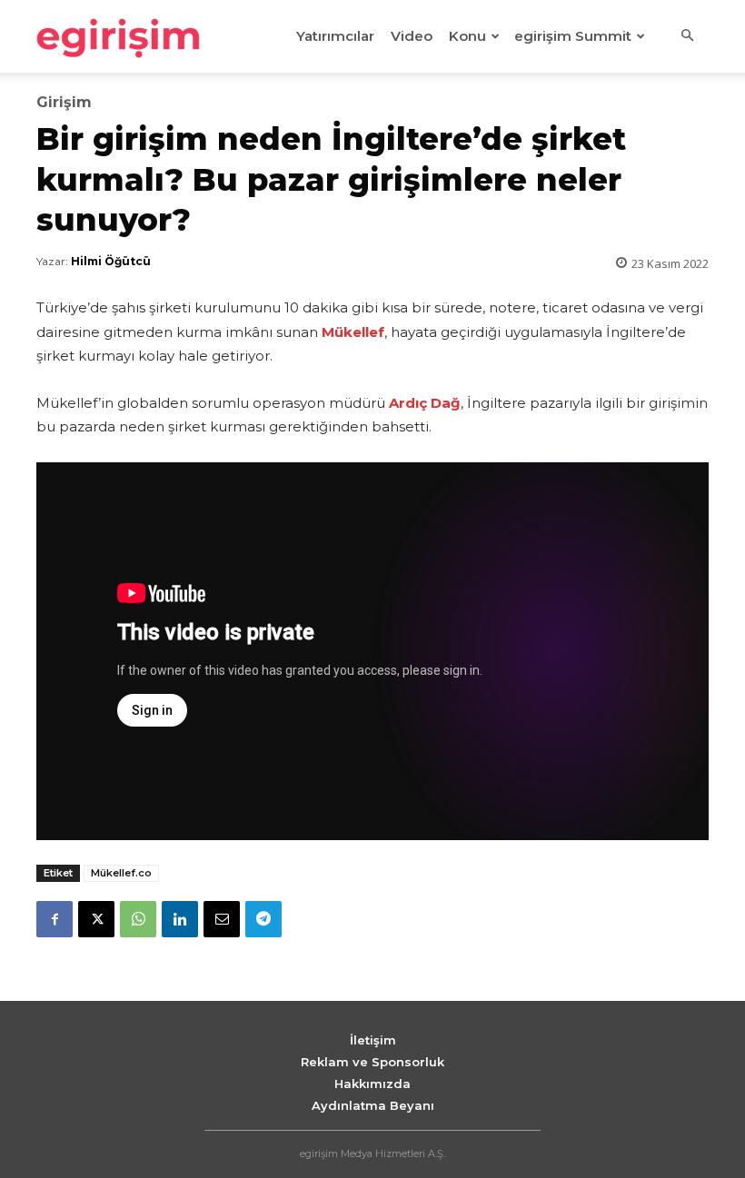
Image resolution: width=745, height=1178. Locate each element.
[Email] (222, 919)
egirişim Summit (572, 36)
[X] (96, 919)
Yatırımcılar (335, 36)
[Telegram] (263, 919)
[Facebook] (54, 919)
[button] (687, 36)
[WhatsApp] (138, 919)
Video (411, 36)
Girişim (64, 102)
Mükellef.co (121, 872)
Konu (467, 36)
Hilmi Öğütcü (111, 261)
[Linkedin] (180, 919)
